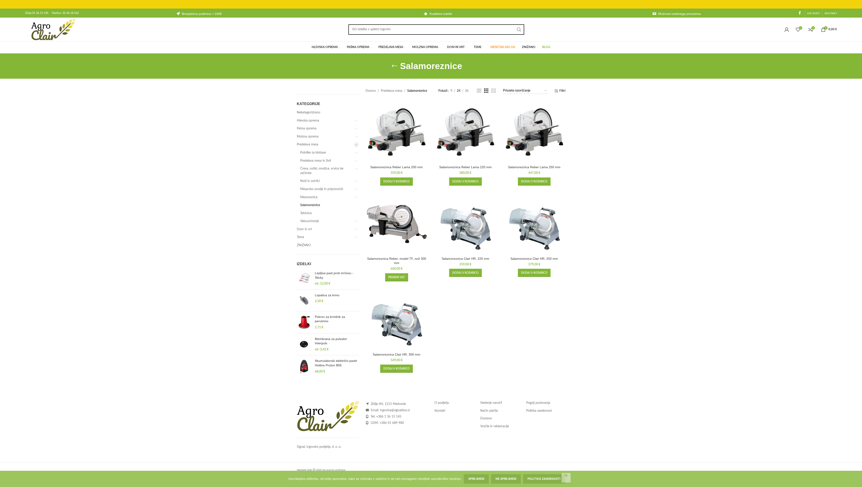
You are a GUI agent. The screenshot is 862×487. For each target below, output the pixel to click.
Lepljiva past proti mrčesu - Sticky (334, 275)
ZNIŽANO (304, 245)
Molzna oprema (307, 136)
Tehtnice (306, 213)
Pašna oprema (306, 128)
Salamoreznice (310, 205)
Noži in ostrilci (310, 181)
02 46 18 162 (71, 13)
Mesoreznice (309, 197)
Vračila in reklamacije (494, 426)
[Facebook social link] (800, 12)
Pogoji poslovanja (538, 402)
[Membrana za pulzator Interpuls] (304, 344)
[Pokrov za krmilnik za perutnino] (304, 322)
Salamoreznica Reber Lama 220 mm (465, 167)
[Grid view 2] (479, 91)
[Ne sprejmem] (566, 477)
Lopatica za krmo (327, 295)
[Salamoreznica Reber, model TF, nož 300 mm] (397, 223)
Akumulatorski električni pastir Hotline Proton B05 (336, 363)
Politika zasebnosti (539, 410)
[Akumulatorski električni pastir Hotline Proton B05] (304, 366)
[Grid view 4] (493, 91)
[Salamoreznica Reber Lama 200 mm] (397, 132)
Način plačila (489, 410)
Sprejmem (476, 478)
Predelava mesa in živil (315, 160)
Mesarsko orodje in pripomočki (321, 189)
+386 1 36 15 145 (388, 416)
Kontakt (439, 410)
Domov (371, 90)
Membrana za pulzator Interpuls (331, 341)
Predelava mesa (307, 144)
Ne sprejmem (506, 478)
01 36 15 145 (40, 13)
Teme (300, 237)
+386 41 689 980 (392, 423)
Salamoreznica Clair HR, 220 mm (465, 258)
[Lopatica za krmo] (304, 300)
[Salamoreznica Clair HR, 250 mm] (534, 223)
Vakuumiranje (309, 221)
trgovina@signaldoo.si (395, 410)
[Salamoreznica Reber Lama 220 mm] (465, 132)
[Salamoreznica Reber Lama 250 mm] (534, 132)
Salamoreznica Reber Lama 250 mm (534, 167)
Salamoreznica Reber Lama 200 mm (396, 167)
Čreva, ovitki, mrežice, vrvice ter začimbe (322, 171)
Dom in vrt (304, 229)
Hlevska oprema (308, 120)
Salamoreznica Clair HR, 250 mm (534, 258)
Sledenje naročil (491, 402)
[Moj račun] (786, 29)
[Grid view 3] (486, 91)
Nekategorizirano (308, 112)
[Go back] (394, 66)
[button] (396, 181)
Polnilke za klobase (313, 152)
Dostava (486, 418)
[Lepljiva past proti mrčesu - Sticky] (304, 278)
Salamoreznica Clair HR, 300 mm (396, 354)
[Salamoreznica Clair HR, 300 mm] (397, 319)
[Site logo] (53, 29)
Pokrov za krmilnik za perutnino (330, 319)
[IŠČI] (519, 29)
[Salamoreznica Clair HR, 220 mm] (465, 223)
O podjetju (441, 402)
